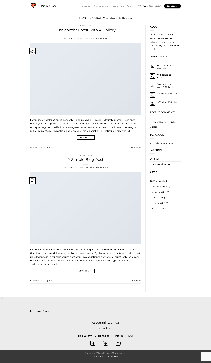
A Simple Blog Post (85, 159)
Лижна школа (101, 6)
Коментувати (134, 147)
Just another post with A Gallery (86, 30)
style (165, 143)
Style (152, 158)
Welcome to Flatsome (164, 76)
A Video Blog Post (167, 102)
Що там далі (85, 137)
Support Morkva (99, 38)
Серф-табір (118, 6)
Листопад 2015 (158, 186)
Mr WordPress (158, 122)
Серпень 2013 (158, 208)
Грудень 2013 (157, 203)
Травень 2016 (157, 181)
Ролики (130, 6)
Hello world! (164, 65)
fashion (160, 143)
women (171, 143)
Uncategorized (85, 26)
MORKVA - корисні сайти (106, 356)
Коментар (161, 69)
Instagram (108, 328)
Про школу (86, 6)
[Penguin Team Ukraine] (33, 6)
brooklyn (153, 143)
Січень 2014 (157, 197)
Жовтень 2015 (158, 192)
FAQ (139, 6)
